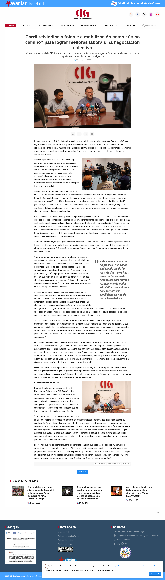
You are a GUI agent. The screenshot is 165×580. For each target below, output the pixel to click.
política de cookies (123, 566)
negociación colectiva (114, 463)
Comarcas (109, 25)
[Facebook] (114, 543)
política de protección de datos (148, 566)
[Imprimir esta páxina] (92, 134)
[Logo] (82, 14)
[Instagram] (122, 543)
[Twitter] (118, 543)
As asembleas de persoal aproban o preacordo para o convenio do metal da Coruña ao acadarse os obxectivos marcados (89, 493)
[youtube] (126, 543)
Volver (82, 472)
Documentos (44, 25)
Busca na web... (152, 25)
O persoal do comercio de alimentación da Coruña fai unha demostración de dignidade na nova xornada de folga (40, 493)
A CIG (25, 25)
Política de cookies (65, 540)
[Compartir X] (73, 134)
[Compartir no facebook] (79, 134)
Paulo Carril (126, 463)
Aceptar (155, 574)
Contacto (130, 25)
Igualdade (66, 25)
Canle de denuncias (66, 544)
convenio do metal (100, 463)
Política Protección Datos (68, 536)
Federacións (87, 25)
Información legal (65, 532)
